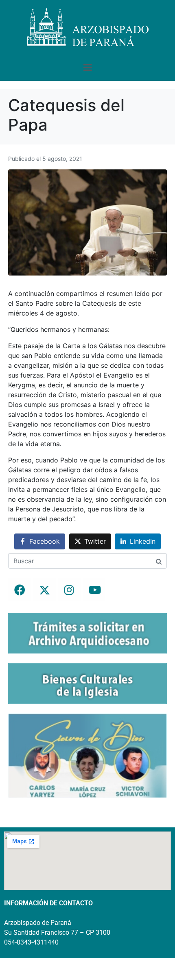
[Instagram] (69, 589)
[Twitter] (44, 589)
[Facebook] (19, 589)
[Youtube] (94, 589)
